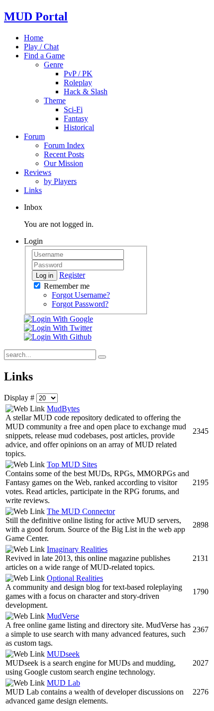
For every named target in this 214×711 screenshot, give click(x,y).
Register (72, 275)
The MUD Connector (81, 511)
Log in (44, 275)
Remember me (66, 286)
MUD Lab (63, 683)
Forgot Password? (80, 304)
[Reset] (102, 357)
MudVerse (63, 616)
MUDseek (63, 654)
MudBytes (63, 408)
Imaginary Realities (77, 549)
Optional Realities (75, 578)
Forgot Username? (81, 295)
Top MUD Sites (72, 464)
